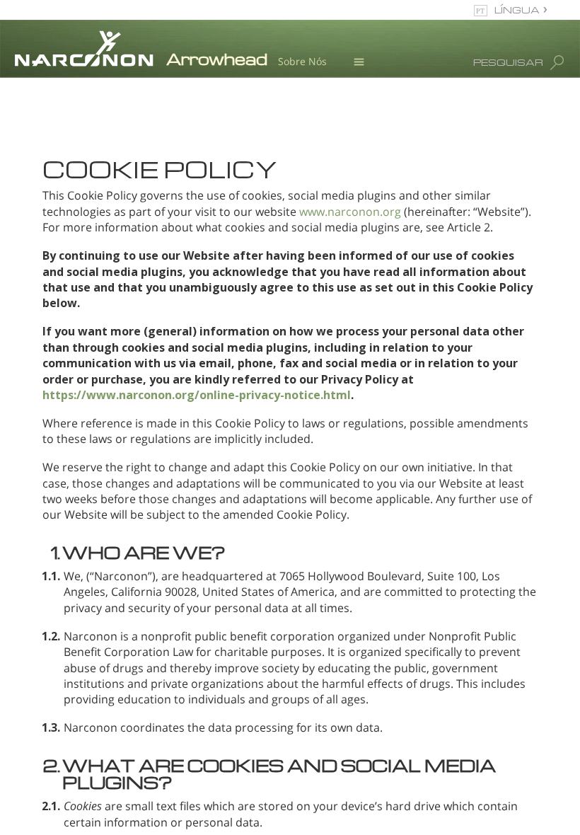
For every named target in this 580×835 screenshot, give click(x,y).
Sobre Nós (302, 61)
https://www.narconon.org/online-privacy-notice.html (196, 395)
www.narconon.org (350, 211)
